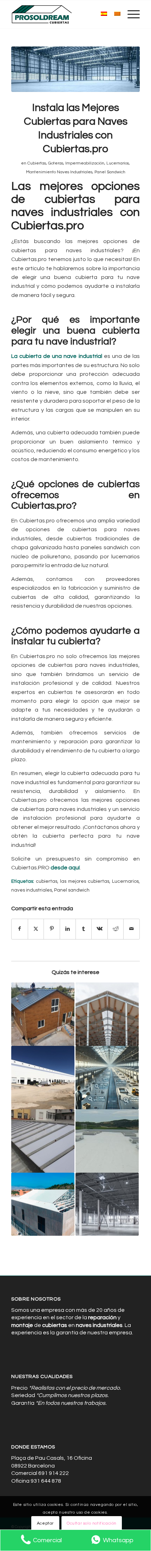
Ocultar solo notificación (92, 1523)
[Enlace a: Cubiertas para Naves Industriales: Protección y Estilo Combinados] (42, 1141)
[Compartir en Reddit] (115, 929)
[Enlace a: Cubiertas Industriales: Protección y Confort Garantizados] (42, 1204)
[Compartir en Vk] (99, 929)
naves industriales (31, 890)
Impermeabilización (84, 163)
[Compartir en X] (36, 929)
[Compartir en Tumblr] (83, 929)
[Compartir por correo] (131, 929)
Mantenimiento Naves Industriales (59, 172)
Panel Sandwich (109, 172)
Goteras (55, 163)
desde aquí (65, 867)
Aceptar (45, 1523)
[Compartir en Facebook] (19, 929)
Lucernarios (117, 163)
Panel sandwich (72, 890)
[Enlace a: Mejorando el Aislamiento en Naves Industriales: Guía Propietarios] (42, 1014)
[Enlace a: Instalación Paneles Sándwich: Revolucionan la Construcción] (107, 1014)
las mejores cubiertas (84, 881)
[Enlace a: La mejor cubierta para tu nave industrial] (107, 1204)
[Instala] (75, 69)
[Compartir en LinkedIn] (68, 929)
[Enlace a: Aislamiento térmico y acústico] (107, 1141)
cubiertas (46, 881)
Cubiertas (36, 163)
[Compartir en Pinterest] (51, 929)
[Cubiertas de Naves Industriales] (62, 14)
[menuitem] (130, 14)
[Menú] (130, 14)
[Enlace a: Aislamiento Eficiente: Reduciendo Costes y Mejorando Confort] (42, 1077)
